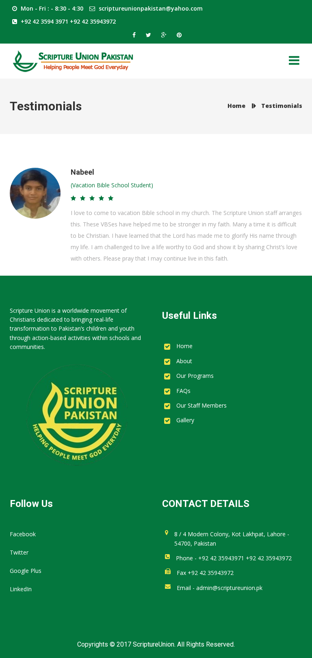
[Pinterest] (178, 35)
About (184, 361)
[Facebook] (135, 35)
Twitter (19, 552)
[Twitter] (149, 35)
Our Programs (195, 375)
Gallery (185, 420)
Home (184, 346)
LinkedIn (21, 589)
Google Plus (25, 571)
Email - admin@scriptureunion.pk (219, 588)
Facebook (23, 534)
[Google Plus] (165, 35)
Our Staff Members (201, 405)
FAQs (183, 391)
